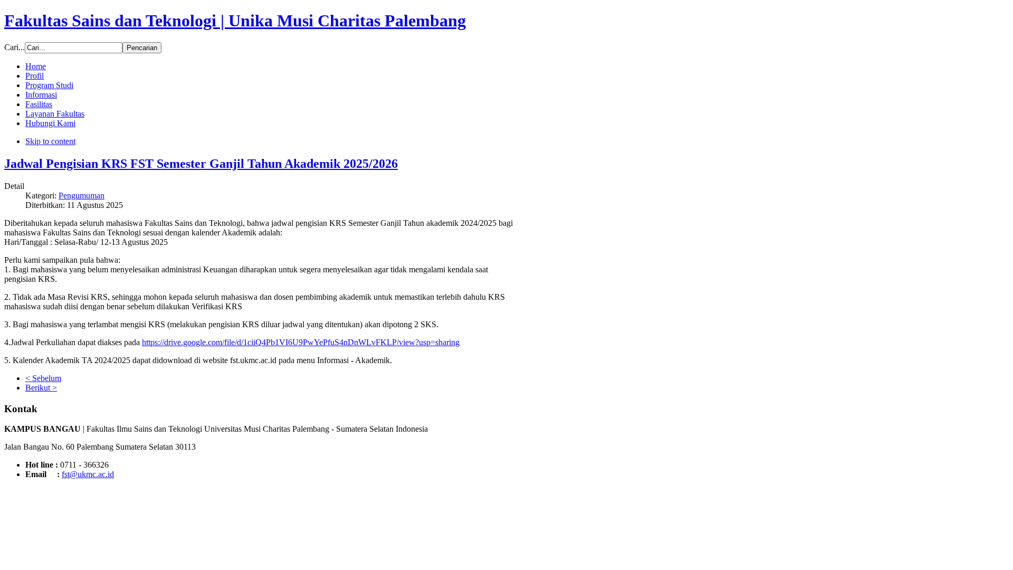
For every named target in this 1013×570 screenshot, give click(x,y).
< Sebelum (43, 378)
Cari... (14, 47)
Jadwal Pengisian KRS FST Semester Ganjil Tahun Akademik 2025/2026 (201, 163)
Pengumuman (81, 195)
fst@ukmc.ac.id (88, 474)
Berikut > (41, 387)
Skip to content (50, 141)
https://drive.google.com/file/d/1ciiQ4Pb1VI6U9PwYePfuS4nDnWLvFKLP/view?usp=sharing (301, 342)
